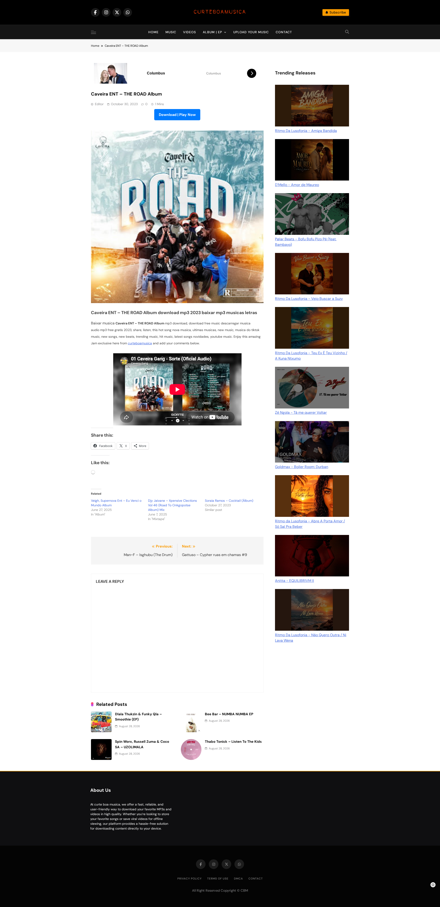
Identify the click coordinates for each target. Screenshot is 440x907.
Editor (99, 104)
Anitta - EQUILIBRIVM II (294, 580)
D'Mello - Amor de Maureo (297, 184)
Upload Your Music (251, 32)
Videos (189, 32)
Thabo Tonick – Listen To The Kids (233, 741)
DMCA (238, 878)
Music (170, 32)
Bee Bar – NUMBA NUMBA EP (229, 714)
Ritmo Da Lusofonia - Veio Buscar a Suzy (309, 298)
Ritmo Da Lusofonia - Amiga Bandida (306, 130)
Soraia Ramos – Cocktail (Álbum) (229, 501)
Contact (284, 32)
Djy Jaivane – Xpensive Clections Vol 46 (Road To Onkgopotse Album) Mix (172, 505)
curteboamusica (140, 343)
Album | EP (212, 32)
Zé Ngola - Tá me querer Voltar (301, 412)
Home (153, 32)
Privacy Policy (189, 878)
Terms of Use (217, 878)
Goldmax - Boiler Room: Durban (301, 466)
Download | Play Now (177, 114)
